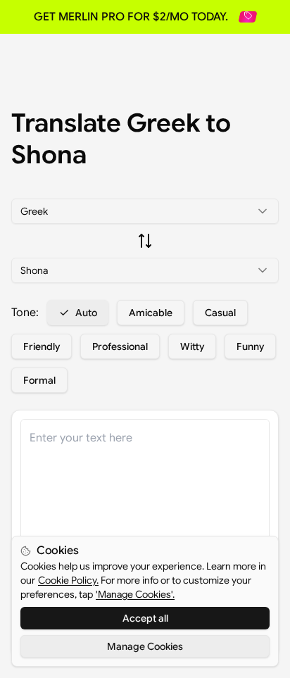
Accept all (145, 618)
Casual (220, 312)
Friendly (41, 346)
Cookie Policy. (68, 580)
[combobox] (145, 211)
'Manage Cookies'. (135, 594)
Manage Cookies (145, 646)
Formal (39, 380)
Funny (250, 346)
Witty (192, 346)
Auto (86, 312)
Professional (120, 346)
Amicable (150, 312)
